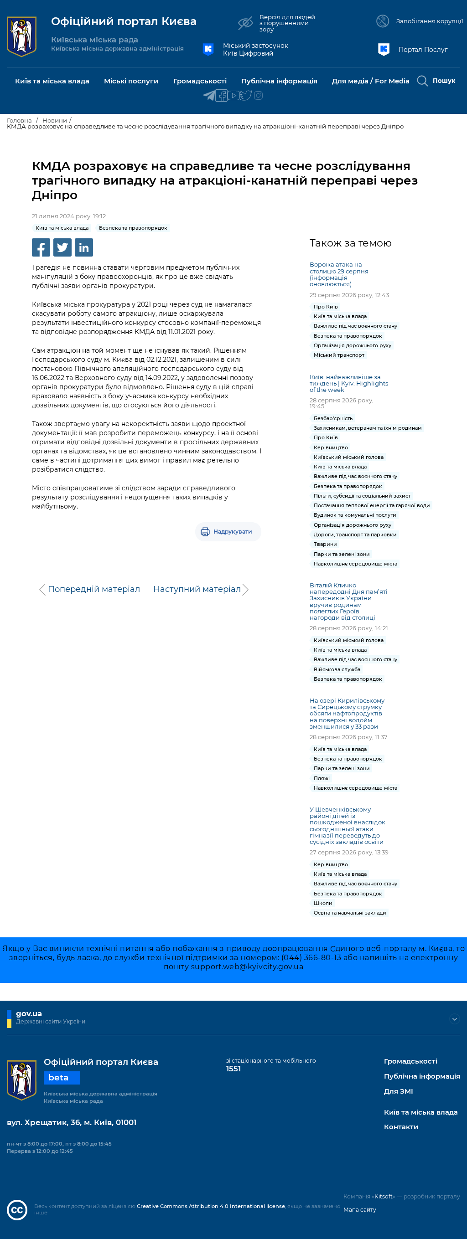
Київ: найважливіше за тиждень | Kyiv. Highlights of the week (349, 383)
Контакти (401, 1127)
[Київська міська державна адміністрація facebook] (221, 96)
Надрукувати (232, 531)
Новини (54, 120)
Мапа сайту (359, 1209)
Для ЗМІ (398, 1091)
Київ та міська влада (421, 1112)
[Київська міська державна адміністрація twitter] (246, 96)
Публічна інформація (422, 1076)
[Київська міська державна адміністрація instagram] (258, 96)
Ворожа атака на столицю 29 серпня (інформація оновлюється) (339, 274)
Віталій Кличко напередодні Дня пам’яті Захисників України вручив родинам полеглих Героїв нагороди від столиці (349, 601)
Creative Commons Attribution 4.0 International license (211, 1206)
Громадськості (410, 1061)
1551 (233, 1068)
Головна (19, 120)
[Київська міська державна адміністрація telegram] (209, 96)
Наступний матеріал (197, 589)
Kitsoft (383, 1196)
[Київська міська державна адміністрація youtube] (234, 96)
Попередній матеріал (94, 589)
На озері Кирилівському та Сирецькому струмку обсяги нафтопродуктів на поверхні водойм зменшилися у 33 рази (347, 713)
